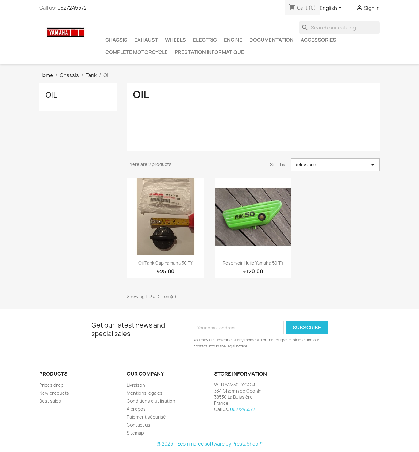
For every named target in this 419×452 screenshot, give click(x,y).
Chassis (116, 39)
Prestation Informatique (209, 52)
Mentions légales (145, 393)
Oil (51, 95)
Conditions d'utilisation (151, 401)
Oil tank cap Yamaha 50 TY (165, 263)
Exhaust (146, 39)
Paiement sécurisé (146, 417)
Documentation (271, 39)
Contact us (138, 425)
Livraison (136, 385)
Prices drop (51, 385)
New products (54, 393)
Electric (205, 39)
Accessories (318, 39)
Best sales (50, 401)
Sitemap (135, 433)
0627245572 (72, 7)
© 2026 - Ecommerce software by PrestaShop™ (210, 444)
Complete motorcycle (136, 52)
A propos (136, 409)
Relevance (335, 164)
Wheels (175, 39)
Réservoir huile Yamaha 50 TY (253, 263)
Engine (233, 39)
